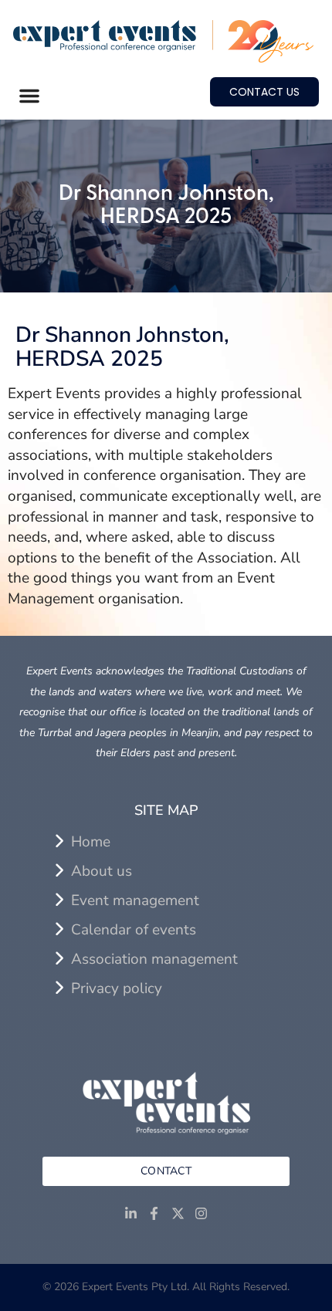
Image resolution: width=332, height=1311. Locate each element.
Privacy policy (116, 988)
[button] (29, 95)
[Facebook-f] (154, 1213)
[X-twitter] (178, 1213)
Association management (154, 959)
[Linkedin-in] (131, 1213)
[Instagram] (202, 1213)
